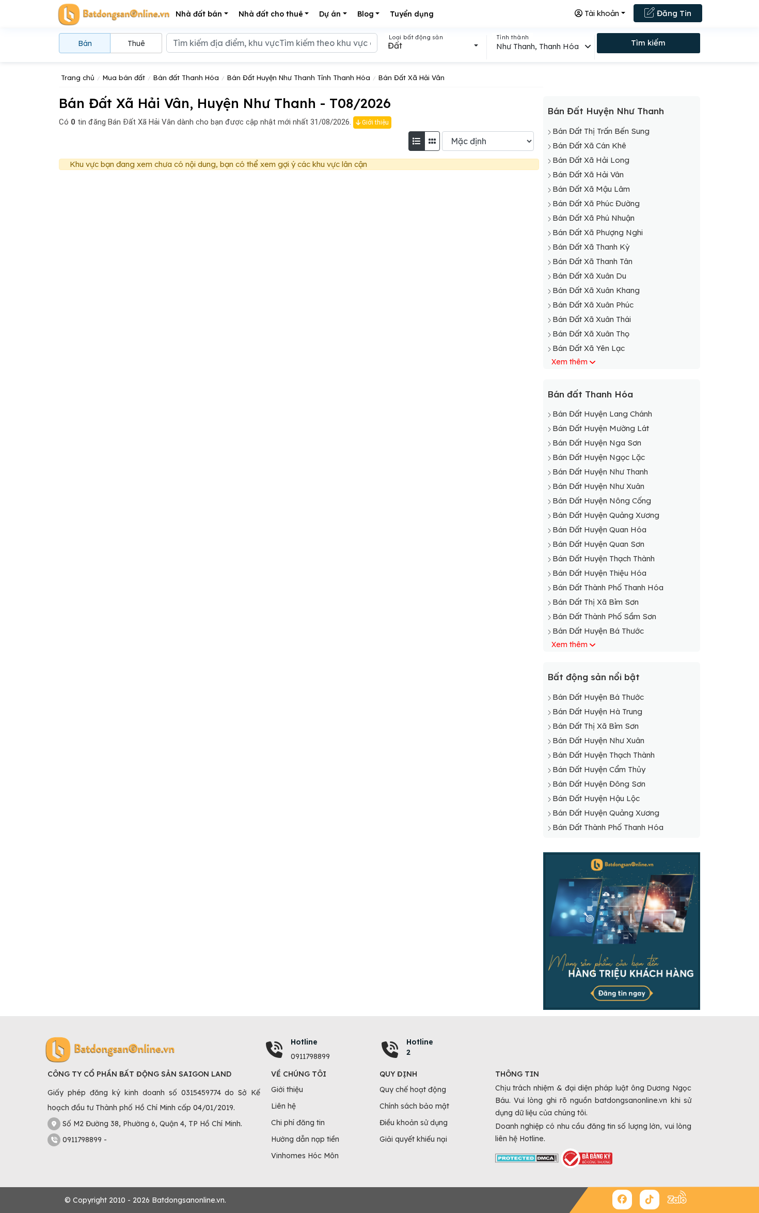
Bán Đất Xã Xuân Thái (591, 319)
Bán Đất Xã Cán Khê (589, 145)
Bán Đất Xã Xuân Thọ (590, 334)
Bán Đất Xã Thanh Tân (592, 261)
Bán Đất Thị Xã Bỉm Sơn (595, 602)
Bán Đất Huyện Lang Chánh (602, 414)
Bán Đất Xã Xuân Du (589, 276)
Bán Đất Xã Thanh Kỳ (590, 247)
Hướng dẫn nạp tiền (305, 1139)
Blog (365, 14)
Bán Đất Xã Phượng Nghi (597, 232)
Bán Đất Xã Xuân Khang (596, 290)
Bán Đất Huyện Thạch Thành (603, 558)
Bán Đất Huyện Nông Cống (601, 500)
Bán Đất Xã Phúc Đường (596, 203)
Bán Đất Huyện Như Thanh (605, 110)
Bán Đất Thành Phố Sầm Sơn (604, 616)
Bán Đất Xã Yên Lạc (588, 348)
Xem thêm (569, 361)
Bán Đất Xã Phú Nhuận (593, 218)
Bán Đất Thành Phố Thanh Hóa (607, 587)
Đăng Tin (673, 13)
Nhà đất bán (199, 14)
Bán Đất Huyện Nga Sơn (596, 443)
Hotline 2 (419, 1047)
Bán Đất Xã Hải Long (590, 160)
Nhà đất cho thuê (271, 14)
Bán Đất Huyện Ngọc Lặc (598, 457)
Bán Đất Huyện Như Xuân (598, 486)
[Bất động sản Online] (113, 14)
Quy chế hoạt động (413, 1089)
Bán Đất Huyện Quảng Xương (605, 515)
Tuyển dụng (412, 14)
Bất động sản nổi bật (593, 676)
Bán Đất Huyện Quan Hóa (599, 529)
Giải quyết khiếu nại (413, 1139)
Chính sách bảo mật (414, 1106)
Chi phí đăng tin (298, 1122)
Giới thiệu (374, 122)
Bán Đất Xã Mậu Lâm (591, 189)
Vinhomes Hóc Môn (305, 1155)
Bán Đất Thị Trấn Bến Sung (601, 131)
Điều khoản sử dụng (414, 1122)
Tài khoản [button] (600, 13)
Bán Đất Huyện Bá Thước (598, 631)
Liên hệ (283, 1106)
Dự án (330, 14)
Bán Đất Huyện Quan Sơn (598, 544)
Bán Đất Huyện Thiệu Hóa (599, 573)
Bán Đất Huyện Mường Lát (600, 428)
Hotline (304, 1042)
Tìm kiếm (648, 43)
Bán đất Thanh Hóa (590, 394)
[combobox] (433, 45)
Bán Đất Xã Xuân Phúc (593, 305)
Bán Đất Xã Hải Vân (588, 174)
